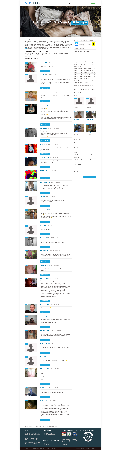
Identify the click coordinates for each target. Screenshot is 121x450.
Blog (46, 437)
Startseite (26, 426)
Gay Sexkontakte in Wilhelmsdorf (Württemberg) (85, 79)
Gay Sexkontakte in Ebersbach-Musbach (85, 71)
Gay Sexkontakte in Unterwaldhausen (85, 59)
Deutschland (32, 426)
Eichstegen (54, 63)
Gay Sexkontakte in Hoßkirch (85, 57)
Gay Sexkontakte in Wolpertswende (85, 76)
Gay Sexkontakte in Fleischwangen (85, 63)
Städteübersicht (79, 3)
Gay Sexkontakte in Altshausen (85, 51)
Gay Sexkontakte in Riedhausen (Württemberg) (85, 65)
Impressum (94, 448)
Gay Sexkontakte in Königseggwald (85, 68)
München (47, 444)
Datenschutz (88, 448)
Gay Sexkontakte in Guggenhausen (85, 61)
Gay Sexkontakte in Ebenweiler (85, 53)
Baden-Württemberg (39, 426)
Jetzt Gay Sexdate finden (90, 177)
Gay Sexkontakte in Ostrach (83, 72)
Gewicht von (77, 157)
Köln (46, 443)
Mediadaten (78, 448)
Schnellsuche (48, 432)
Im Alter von (77, 147)
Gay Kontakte (71, 3)
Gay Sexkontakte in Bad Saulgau (85, 74)
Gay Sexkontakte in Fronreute (85, 82)
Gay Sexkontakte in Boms (85, 55)
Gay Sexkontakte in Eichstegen (51, 426)
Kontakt (83, 448)
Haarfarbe (76, 167)
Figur (75, 162)
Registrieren (90, 3)
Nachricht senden (45, 70)
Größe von (76, 152)
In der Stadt (77, 171)
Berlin (47, 442)
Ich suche (76, 143)
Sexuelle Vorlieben (49, 435)
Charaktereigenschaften (50, 434)
